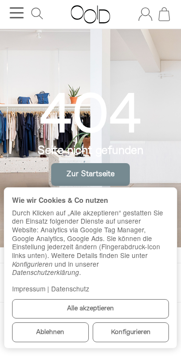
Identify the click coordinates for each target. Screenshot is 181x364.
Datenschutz (70, 288)
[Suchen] (37, 13)
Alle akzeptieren (90, 308)
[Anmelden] (145, 14)
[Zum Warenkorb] (164, 14)
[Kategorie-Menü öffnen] (17, 13)
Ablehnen (50, 332)
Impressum (28, 288)
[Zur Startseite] (90, 14)
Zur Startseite (90, 174)
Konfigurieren (131, 332)
